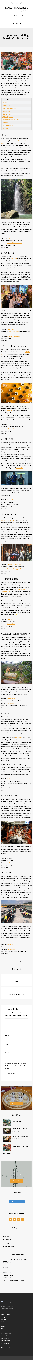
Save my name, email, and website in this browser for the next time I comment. (16, 1066)
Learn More (16, 1103)
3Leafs (9, 424)
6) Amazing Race (7, 117)
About (3, 1326)
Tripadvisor (7, 1338)
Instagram (6, 1340)
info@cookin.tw (11, 863)
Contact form (11, 624)
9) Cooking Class (7, 125)
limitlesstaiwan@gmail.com (15, 569)
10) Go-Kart (6, 128)
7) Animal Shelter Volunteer (10, 119)
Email (7, 1044)
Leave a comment (16, 965)
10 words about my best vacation (13, 1280)
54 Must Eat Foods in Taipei (20, 1136)
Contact (3, 1328)
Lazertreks (19, 468)
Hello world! (7, 1153)
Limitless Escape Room (8, 520)
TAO (9, 238)
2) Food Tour (6, 105)
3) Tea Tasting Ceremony (10, 108)
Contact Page (11, 703)
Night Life (6, 1236)
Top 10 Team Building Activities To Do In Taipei (20, 1145)
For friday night (8, 1275)
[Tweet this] (15, 969)
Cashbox (9, 779)
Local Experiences (16, 15)
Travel (24, 33)
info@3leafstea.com (13, 429)
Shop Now (16, 1180)
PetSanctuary (11, 698)
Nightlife (4, 1319)
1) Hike (4, 102)
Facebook (9, 410)
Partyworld (18, 737)
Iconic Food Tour (14, 331)
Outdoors (19, 33)
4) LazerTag (6, 111)
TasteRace (10, 619)
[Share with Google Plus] (18, 969)
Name (7, 1035)
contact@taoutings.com (14, 243)
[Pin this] (20, 969)
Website (7, 1053)
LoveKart (10, 944)
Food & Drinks (10, 33)
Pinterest (6, 1343)
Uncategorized (8, 1246)
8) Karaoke (5, 122)
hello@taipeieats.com (13, 336)
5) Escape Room (7, 114)
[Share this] (12, 969)
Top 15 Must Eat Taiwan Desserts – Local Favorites (20, 1129)
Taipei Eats (13, 258)
